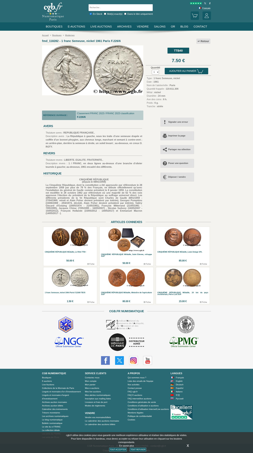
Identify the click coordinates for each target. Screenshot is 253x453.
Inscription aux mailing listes (98, 398)
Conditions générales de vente (142, 402)
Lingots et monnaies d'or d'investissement (61, 391)
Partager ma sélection (179, 149)
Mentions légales (135, 412)
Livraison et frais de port (96, 402)
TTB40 (178, 50)
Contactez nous (92, 377)
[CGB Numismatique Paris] (53, 21)
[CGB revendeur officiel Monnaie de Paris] (126, 342)
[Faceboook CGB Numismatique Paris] (105, 360)
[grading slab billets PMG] (184, 342)
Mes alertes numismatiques (97, 395)
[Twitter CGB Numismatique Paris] (119, 360)
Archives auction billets (52, 405)
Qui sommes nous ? (137, 377)
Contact (200, 26)
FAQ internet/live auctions (139, 398)
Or (173, 26)
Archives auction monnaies (54, 402)
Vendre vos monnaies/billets (98, 417)
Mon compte (90, 381)
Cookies (131, 419)
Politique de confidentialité (140, 416)
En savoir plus (126, 446)
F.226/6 (81, 117)
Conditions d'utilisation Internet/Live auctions (148, 409)
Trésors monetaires (51, 412)
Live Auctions (48, 384)
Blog (184, 26)
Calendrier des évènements (55, 409)
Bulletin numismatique (52, 423)
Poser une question (178, 163)
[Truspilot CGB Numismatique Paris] (196, 3)
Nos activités (133, 384)
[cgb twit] (204, 3)
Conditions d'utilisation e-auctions (143, 405)
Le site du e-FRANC (51, 427)
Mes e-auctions (92, 388)
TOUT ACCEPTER (118, 449)
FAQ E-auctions (135, 395)
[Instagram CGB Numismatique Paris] (133, 360)
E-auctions (76, 26)
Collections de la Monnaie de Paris (58, 388)
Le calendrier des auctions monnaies (102, 421)
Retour (205, 41)
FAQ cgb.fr (133, 391)
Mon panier (90, 384)
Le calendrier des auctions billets (100, 424)
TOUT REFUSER (138, 449)
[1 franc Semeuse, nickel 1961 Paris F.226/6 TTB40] (92, 94)
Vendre (143, 26)
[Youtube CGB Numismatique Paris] (147, 360)
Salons (160, 26)
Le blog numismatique (52, 419)
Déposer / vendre (177, 177)
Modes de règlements (95, 405)
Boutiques (54, 26)
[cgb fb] (209, 3)
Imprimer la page (176, 135)
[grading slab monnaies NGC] (69, 342)
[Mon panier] (195, 19)
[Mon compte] (206, 19)
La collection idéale (51, 430)
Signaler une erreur (178, 122)
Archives (124, 26)
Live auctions (101, 26)
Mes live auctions (93, 391)
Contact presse (135, 388)
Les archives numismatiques (55, 416)
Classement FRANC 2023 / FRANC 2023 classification (105, 113)
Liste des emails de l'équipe (140, 381)
